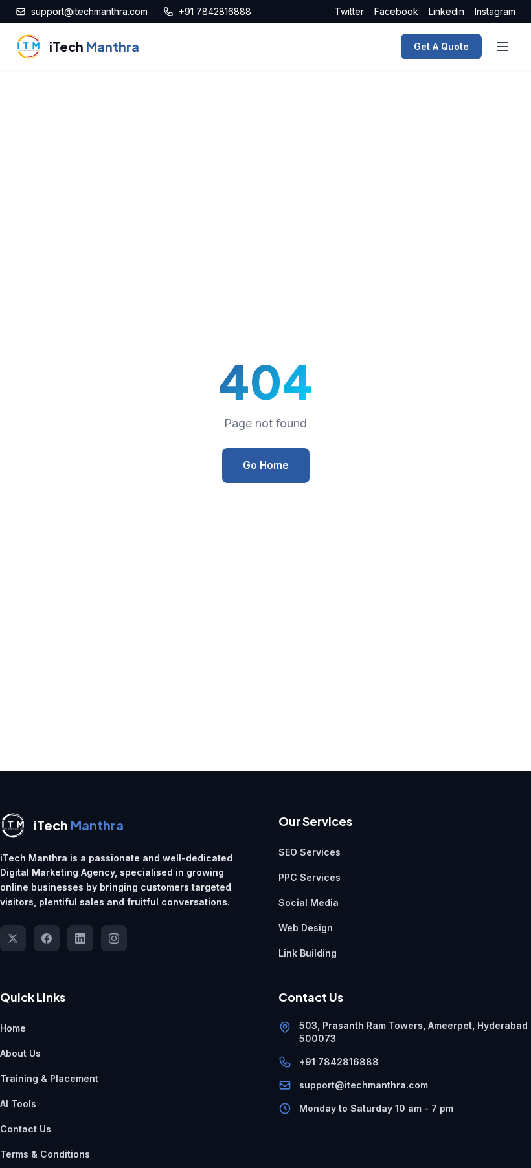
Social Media (308, 902)
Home (13, 1027)
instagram (495, 11)
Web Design (305, 927)
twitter (349, 11)
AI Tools (18, 1103)
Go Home (266, 465)
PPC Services (309, 877)
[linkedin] (80, 938)
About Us (20, 1053)
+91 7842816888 (215, 11)
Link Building (307, 952)
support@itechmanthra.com (89, 11)
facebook (396, 11)
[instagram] (114, 938)
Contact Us (25, 1128)
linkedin (446, 11)
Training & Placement (49, 1078)
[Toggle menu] (502, 46)
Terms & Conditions (45, 1154)
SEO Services (309, 852)
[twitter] (13, 938)
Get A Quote (441, 46)
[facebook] (47, 938)
